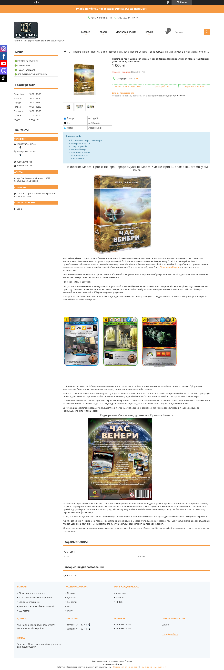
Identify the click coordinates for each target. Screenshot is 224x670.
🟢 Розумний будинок (26, 61)
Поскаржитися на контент (126, 666)
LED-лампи (24, 610)
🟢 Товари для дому (25, 69)
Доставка (71, 597)
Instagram (121, 593)
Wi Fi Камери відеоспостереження (36, 597)
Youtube (120, 597)
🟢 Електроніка (22, 65)
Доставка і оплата (126, 31)
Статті (70, 610)
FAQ (69, 606)
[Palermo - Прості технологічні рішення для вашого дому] (26, 30)
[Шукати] (207, 32)
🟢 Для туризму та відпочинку (30, 74)
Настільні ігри (81, 51)
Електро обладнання (29, 601)
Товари (103, 31)
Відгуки (149, 31)
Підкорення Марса (169, 267)
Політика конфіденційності (154, 666)
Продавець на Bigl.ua (112, 663)
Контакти (72, 601)
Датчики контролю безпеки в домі (36, 606)
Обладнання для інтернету (32, 593)
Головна (85, 31)
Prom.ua (128, 661)
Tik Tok (119, 601)
